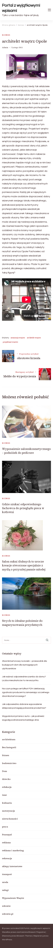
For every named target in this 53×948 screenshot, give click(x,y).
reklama (6, 842)
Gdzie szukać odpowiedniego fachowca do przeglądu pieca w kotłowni (23, 508)
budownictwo (9, 763)
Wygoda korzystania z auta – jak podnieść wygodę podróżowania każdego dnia (23, 718)
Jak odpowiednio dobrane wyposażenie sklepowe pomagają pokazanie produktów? (24, 706)
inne (4, 794)
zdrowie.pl (7, 913)
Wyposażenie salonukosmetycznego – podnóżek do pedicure (26, 451)
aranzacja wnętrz (18, 338)
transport (7, 874)
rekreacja (7, 858)
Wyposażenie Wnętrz (13, 898)
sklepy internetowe (12, 866)
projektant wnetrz (10, 342)
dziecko (6, 779)
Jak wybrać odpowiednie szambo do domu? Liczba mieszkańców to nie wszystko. (24, 678)
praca (5, 826)
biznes (6, 35)
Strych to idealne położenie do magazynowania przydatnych (22, 623)
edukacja (7, 786)
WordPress (7, 940)
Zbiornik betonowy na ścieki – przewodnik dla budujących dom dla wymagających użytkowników (24, 665)
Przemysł (7, 834)
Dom (4, 771)
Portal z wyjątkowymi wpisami (21, 8)
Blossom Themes (24, 936)
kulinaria (7, 802)
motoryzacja (8, 810)
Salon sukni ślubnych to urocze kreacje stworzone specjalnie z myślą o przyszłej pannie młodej (23, 565)
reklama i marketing (13, 850)
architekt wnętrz (34, 338)
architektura (8, 739)
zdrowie (6, 905)
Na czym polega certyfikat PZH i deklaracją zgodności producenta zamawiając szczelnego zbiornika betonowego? (25, 692)
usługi (5, 890)
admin (5, 47)
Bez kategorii (9, 747)
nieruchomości (10, 818)
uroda (5, 882)
